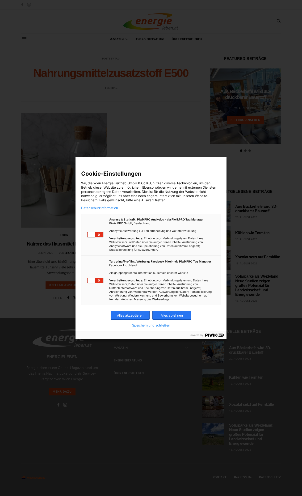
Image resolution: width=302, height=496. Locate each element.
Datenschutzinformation (99, 208)
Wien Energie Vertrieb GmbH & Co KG (122, 183)
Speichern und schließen (151, 325)
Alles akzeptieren (130, 315)
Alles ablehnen (172, 315)
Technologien (186, 183)
